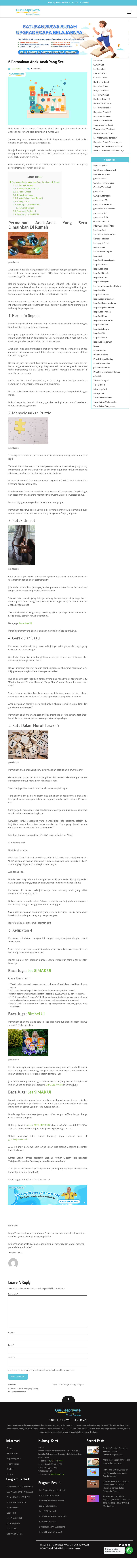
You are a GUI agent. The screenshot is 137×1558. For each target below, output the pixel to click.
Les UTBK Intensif (47, 1511)
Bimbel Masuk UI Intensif (51, 1532)
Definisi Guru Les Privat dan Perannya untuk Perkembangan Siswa (115, 1451)
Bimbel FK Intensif (47, 1521)
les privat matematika (103, 320)
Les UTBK (11, 1528)
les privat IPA (99, 290)
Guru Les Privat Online (103, 182)
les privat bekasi (100, 264)
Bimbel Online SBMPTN (18, 1497)
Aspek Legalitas (14, 1458)
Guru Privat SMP (101, 221)
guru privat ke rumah (102, 204)
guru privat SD (99, 213)
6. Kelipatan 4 (21, 201)
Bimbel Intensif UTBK (103, 133)
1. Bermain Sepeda (23, 185)
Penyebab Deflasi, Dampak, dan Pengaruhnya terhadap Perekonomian (115, 1472)
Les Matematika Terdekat (105, 137)
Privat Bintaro (99, 350)
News (96, 346)
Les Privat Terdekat (102, 107)
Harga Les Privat (101, 90)
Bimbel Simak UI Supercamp (52, 1526)
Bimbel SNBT (13, 1507)
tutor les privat (100, 389)
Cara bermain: (25, 207)
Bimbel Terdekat (101, 82)
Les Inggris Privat (101, 243)
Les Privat (97, 60)
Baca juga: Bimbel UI (24, 211)
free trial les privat (101, 174)
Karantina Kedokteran (49, 1495)
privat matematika (101, 367)
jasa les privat (99, 230)
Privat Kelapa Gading (103, 359)
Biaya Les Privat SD (102, 112)
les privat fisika (100, 277)
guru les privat (99, 178)
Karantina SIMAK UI (16, 1502)
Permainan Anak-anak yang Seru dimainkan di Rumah (35, 182)
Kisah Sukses (13, 1463)
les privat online (100, 324)
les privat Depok (101, 273)
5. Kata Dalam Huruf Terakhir (28, 198)
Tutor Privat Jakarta (102, 397)
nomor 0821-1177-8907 (38, 1125)
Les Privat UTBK (14, 1533)
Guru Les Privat (100, 77)
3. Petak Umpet (22, 191)
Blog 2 (10, 1474)
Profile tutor (12, 1453)
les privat (97, 255)
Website (11, 1357)
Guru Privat (98, 64)
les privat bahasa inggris (104, 260)
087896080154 (68, 2)
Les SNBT (11, 1512)
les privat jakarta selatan (104, 303)
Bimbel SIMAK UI (101, 99)
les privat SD (99, 333)
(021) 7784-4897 (56, 1461)
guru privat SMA (101, 217)
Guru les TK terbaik (102, 187)
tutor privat (98, 393)
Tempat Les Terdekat (103, 124)
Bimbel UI (36, 1013)
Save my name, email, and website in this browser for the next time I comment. (42, 1370)
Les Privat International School (107, 286)
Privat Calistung (100, 354)
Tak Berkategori (101, 380)
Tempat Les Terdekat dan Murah (108, 146)
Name (11, 1332)
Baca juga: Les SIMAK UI (26, 204)
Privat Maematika (101, 363)
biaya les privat (100, 165)
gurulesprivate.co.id (18, 1139)
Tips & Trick (99, 384)
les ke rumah (99, 247)
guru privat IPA (100, 200)
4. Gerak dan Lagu (23, 195)
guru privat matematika (104, 208)
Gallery (10, 1469)
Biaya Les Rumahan (102, 116)
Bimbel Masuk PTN (102, 120)
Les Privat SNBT (14, 1518)
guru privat (98, 191)
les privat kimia (100, 316)
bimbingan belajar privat (104, 170)
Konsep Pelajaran (101, 238)
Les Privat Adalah (101, 94)
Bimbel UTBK (13, 1523)
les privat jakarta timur (103, 307)
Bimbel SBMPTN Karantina (20, 1486)
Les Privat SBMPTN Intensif (20, 1491)
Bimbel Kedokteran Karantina (52, 1516)
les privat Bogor (100, 268)
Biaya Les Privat (100, 86)
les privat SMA (100, 337)
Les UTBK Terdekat (48, 1505)
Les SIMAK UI (39, 970)
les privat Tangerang (102, 341)
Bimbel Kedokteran (102, 103)
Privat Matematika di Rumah (106, 371)
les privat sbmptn (101, 329)
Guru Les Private (54, 1084)
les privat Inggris (101, 281)
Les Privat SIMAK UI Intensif (52, 1490)
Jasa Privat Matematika (104, 234)
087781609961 (82, 2)
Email (11, 1345)
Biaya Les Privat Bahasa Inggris (107, 142)
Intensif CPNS (99, 73)
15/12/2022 (17, 69)
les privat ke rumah (102, 311)
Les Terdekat (99, 69)
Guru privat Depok (102, 195)
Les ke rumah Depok (102, 251)
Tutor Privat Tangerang (104, 406)
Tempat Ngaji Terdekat (104, 129)
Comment (13, 1293)
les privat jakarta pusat (103, 298)
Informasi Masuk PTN (103, 225)
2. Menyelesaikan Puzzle (26, 188)
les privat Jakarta (101, 294)
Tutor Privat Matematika (105, 402)
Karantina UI (25, 623)
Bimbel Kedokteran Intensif (51, 1500)
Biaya (9, 1448)
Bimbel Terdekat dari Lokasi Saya (108, 150)
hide (40, 177)
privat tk (97, 376)
